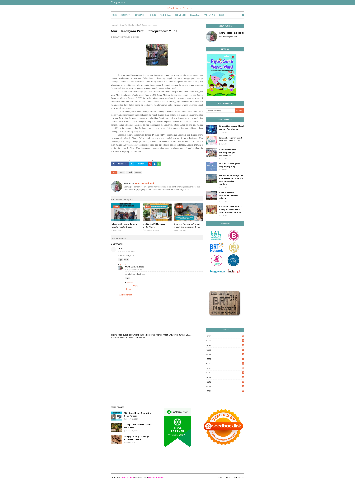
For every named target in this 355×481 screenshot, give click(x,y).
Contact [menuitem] (125, 15)
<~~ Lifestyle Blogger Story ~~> (177, 8)
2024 (225, 345)
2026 (225, 336)
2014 (225, 391)
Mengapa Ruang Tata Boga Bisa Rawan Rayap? (136, 438)
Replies (123, 264)
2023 (225, 350)
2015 (225, 386)
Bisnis (122, 172)
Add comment (125, 294)
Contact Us (239, 477)
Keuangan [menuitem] (195, 15)
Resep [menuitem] (221, 15)
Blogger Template (156, 477)
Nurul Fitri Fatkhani (121, 37)
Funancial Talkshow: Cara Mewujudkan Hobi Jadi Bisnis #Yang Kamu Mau (230, 209)
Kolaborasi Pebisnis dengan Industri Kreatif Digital (124, 225)
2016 (225, 382)
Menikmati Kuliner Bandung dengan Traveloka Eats (227, 152)
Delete (126, 260)
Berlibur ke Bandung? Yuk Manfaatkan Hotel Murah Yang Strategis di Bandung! (231, 179)
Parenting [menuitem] (209, 15)
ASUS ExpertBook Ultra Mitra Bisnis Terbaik (137, 414)
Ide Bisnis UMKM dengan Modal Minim (154, 225)
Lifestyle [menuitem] (139, 15)
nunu (120, 248)
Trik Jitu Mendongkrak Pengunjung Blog (229, 165)
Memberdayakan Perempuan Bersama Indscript (228, 195)
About (228, 477)
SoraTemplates (127, 477)
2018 (225, 372)
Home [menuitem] (114, 15)
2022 (225, 354)
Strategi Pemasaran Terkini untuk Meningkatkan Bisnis (187, 225)
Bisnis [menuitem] (153, 15)
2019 (225, 368)
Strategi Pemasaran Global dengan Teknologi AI (231, 127)
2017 (225, 377)
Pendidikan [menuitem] (165, 15)
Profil (130, 172)
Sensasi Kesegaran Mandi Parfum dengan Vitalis (230, 139)
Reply (120, 260)
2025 (225, 340)
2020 (225, 363)
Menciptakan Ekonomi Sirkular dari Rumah (138, 426)
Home (113, 25)
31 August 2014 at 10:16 (126, 251)
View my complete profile (229, 36)
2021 (225, 359)
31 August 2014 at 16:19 (133, 270)
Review (120, 25)
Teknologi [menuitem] (180, 15)
